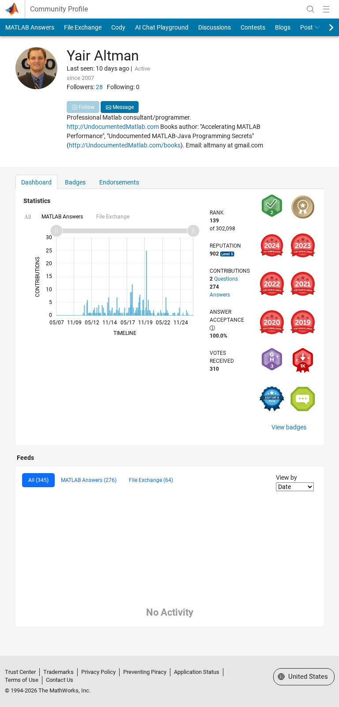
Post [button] (306, 27)
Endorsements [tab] (119, 182)
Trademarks (58, 672)
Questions (226, 279)
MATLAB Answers (29, 27)
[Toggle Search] (310, 9)
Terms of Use (21, 680)
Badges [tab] (75, 182)
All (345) (38, 480)
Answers (220, 295)
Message (122, 107)
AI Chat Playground (161, 27)
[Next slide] (324, 27)
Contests (253, 27)
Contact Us (59, 680)
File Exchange (83, 27)
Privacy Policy (98, 672)
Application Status (196, 672)
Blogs (282, 27)
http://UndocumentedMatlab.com (113, 126)
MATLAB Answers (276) (89, 480)
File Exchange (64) (151, 480)
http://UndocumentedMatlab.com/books (125, 145)
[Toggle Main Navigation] (326, 9)
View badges (288, 427)
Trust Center (20, 672)
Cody (118, 27)
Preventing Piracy (144, 672)
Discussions (214, 27)
